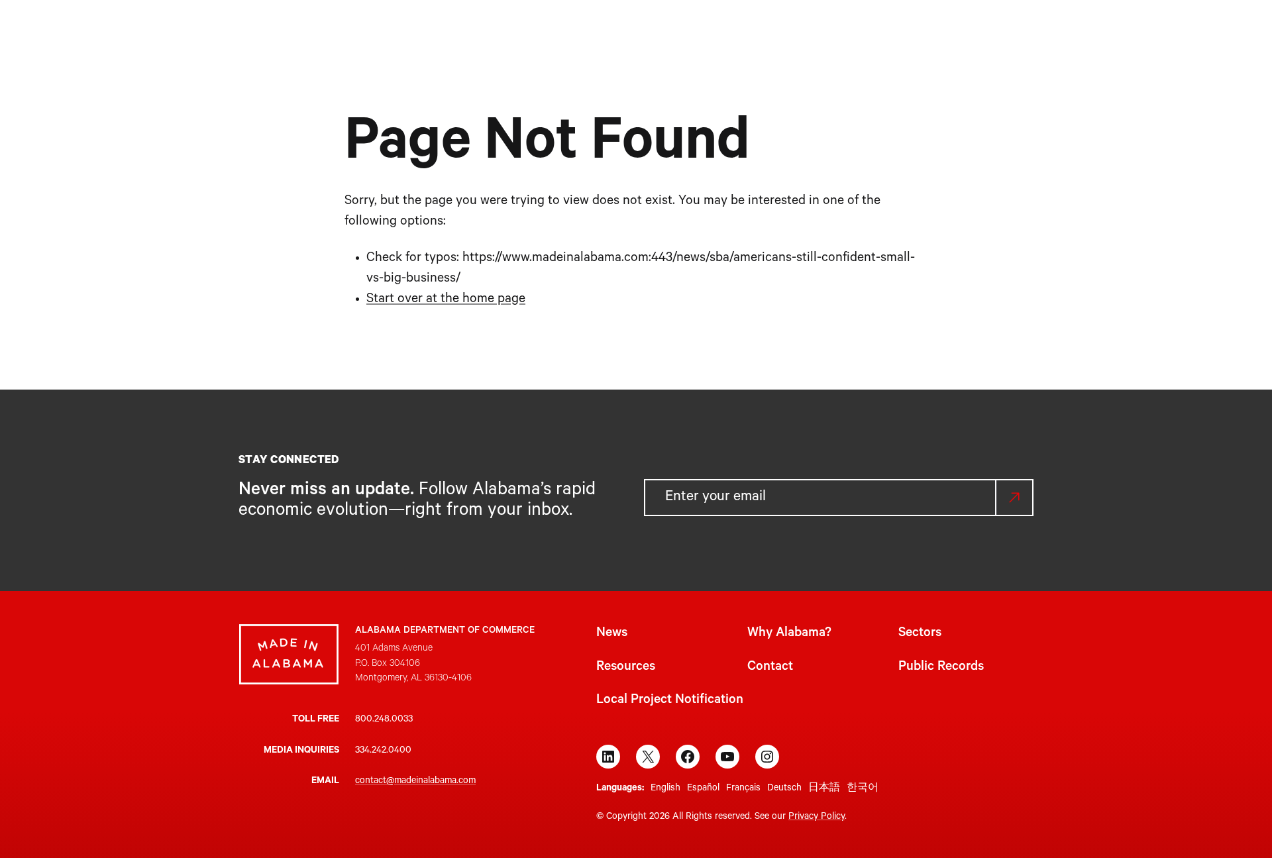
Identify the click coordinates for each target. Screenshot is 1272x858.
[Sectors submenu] (673, 31)
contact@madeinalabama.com (415, 782)
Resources (625, 668)
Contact (770, 668)
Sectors (919, 634)
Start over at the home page (445, 300)
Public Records (941, 668)
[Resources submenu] (760, 31)
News (611, 634)
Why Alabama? (789, 634)
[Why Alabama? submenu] (602, 31)
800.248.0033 (384, 720)
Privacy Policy (816, 817)
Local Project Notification (669, 701)
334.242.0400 (383, 751)
